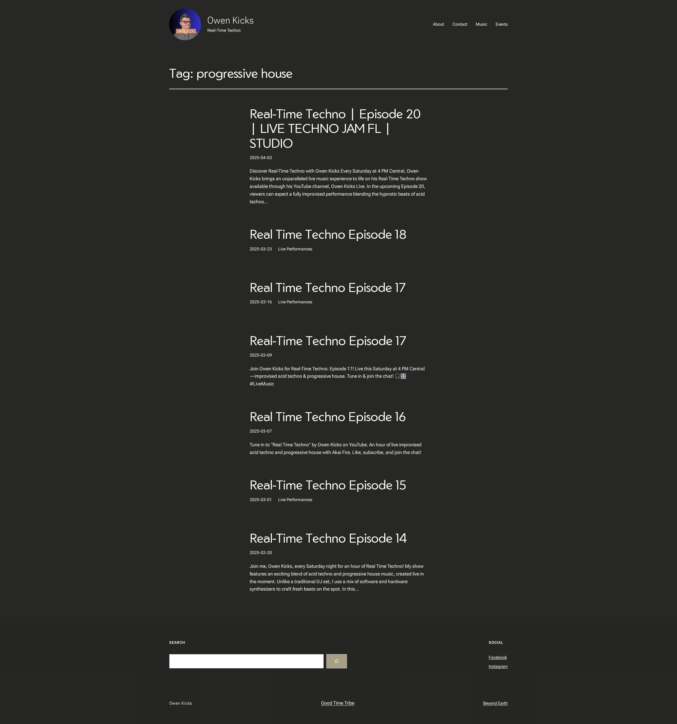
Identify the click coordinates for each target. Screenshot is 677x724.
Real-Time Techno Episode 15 (328, 484)
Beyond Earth (495, 703)
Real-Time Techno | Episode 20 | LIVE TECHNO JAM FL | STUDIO (335, 128)
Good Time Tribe (337, 703)
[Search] (336, 661)
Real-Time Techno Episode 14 (328, 537)
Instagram (498, 666)
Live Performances (295, 248)
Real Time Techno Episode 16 (328, 416)
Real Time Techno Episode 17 (327, 287)
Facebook (498, 657)
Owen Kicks (230, 20)
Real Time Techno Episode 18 (328, 234)
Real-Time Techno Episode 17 (328, 340)
